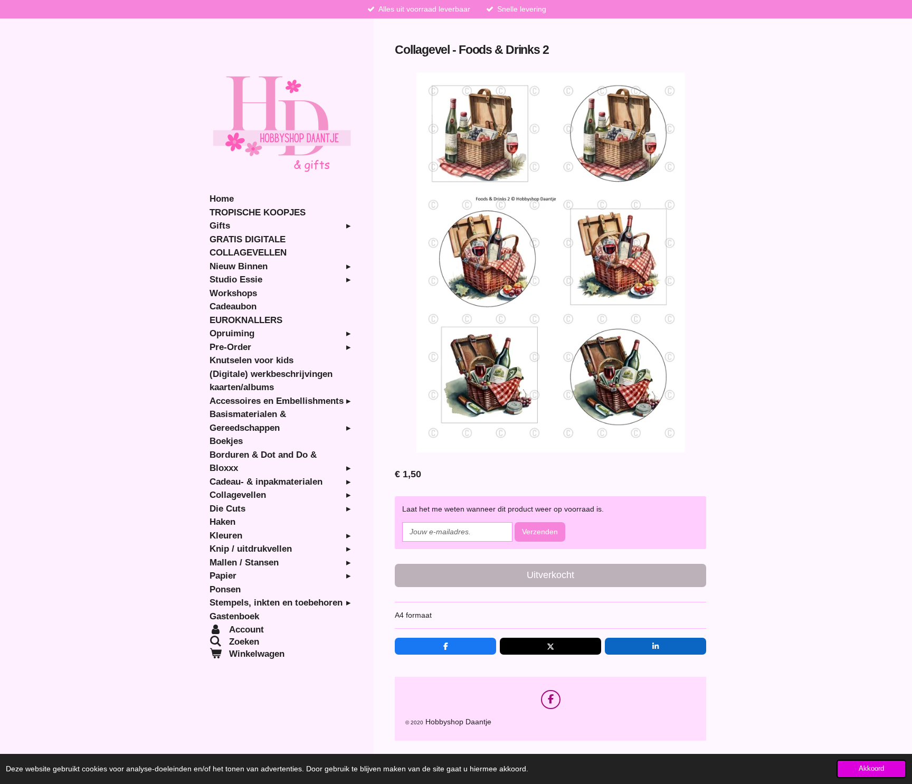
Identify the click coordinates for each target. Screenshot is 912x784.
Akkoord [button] (871, 768)
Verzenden (540, 531)
